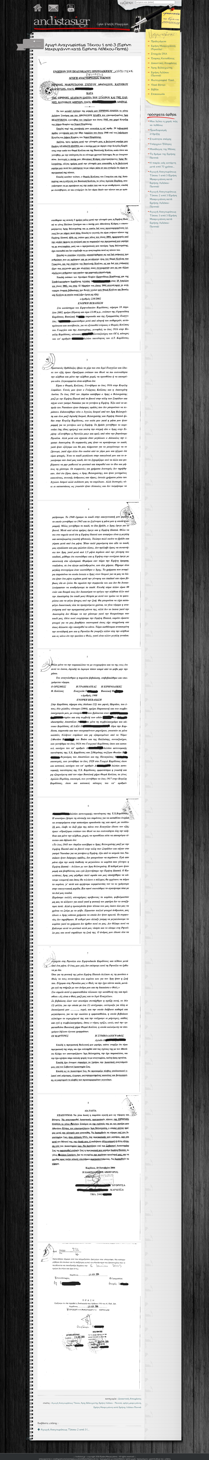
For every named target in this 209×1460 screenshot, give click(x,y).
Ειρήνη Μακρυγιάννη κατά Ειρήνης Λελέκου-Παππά (117, 1407)
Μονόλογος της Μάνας (162, 149)
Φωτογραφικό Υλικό (162, 80)
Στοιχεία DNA (159, 53)
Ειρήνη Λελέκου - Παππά (110, 1403)
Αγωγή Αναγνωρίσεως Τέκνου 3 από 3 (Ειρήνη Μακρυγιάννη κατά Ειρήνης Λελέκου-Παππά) (163, 219)
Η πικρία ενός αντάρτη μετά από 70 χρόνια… (163, 164)
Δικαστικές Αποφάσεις (129, 1398)
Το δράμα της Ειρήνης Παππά (162, 155)
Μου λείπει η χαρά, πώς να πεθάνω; (163, 123)
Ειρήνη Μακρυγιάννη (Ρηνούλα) (163, 47)
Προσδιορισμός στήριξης (158, 132)
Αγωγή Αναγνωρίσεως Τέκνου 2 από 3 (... (64, 1429)
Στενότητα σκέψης (160, 138)
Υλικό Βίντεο (158, 84)
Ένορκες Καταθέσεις (162, 58)
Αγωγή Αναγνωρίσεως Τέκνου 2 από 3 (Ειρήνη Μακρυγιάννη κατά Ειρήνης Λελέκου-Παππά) (163, 199)
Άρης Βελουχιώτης (89, 1403)
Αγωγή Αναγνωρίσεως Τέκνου (65, 1403)
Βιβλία (155, 89)
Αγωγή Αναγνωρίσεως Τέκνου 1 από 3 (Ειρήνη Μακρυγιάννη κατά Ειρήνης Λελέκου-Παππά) (163, 179)
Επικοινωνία (158, 94)
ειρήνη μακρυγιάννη (132, 1403)
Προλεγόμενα (158, 41)
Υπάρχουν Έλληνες (161, 144)
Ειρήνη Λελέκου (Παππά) (160, 74)
